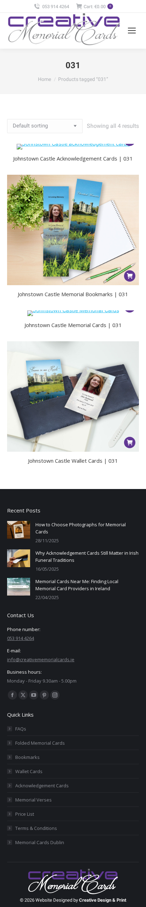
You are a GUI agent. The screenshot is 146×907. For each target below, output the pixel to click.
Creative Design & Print (102, 900)
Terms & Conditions (36, 828)
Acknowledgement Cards (42, 785)
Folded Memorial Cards (40, 743)
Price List (24, 814)
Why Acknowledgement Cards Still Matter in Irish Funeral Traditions (87, 556)
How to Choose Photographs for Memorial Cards (80, 528)
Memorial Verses (33, 800)
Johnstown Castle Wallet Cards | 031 (73, 460)
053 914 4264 (55, 6)
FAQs (20, 729)
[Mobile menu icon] (132, 30)
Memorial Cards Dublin (39, 842)
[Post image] (18, 530)
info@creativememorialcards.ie (40, 659)
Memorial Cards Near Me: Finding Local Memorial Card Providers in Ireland (76, 585)
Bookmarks (27, 757)
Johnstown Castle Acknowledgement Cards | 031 (73, 158)
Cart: (97, 6)
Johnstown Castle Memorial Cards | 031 (73, 324)
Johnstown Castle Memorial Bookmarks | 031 (73, 294)
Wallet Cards (29, 771)
